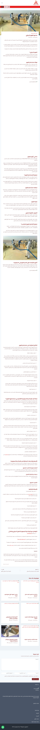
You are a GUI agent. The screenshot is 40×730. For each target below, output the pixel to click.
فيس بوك (11, 545)
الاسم (37, 673)
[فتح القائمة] (2, 3)
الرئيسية (37, 713)
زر (2, 6)
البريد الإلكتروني (22, 673)
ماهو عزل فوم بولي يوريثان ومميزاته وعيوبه (11, 640)
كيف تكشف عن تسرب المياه (31, 639)
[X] (7, 7)
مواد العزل (7, 454)
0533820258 (29, 533)
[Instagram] (5, 7)
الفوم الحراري (30, 494)
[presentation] (30, 586)
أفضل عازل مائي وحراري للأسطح (33, 570)
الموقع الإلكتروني (9, 673)
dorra (34, 37)
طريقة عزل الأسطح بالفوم (6, 570)
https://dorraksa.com (22, 539)
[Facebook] (9, 7)
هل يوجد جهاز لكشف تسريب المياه (31, 617)
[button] (2, 727)
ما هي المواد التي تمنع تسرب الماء (10, 595)
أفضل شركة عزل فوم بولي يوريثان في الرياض (11, 617)
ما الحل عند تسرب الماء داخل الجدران (31, 595)
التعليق (36, 659)
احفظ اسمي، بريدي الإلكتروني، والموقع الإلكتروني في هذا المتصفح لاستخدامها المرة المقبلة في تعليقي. (21, 676)
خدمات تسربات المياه (34, 33)
